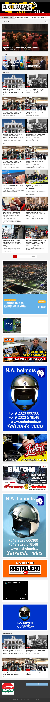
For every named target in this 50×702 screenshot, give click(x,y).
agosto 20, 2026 (6, 49)
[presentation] (45, 22)
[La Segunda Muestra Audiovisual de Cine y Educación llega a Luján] (36, 126)
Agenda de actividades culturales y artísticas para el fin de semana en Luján (35, 213)
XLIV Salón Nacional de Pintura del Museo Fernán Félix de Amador (12, 112)
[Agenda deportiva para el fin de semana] (36, 153)
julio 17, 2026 (28, 68)
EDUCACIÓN (29, 237)
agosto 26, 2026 (29, 245)
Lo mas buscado (7, 633)
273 (27, 256)
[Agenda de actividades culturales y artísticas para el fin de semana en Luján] (36, 204)
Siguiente (33, 256)
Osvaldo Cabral (13, 49)
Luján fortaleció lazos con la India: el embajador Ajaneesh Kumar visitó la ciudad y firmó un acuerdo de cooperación (12, 64)
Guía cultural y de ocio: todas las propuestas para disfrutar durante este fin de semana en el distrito (22, 47)
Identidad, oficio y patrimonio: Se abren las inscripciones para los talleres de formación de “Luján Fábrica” (11, 214)
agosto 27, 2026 (6, 218)
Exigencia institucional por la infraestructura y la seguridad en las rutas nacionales (36, 187)
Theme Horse (24, 699)
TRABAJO (5, 209)
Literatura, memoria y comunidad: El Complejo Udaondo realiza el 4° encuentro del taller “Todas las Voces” (13, 91)
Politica (5, 54)
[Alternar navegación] (3, 14)
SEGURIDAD (29, 182)
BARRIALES (5, 237)
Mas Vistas (6, 72)
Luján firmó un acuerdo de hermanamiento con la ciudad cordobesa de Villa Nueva (34, 65)
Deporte (28, 109)
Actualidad (6, 22)
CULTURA (5, 86)
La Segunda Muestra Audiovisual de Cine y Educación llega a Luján (35, 90)
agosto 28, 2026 (6, 94)
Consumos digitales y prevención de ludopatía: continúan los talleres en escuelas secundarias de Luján (36, 242)
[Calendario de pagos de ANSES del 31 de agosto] (13, 177)
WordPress (38, 699)
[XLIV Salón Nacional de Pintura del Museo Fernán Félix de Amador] (13, 153)
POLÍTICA (5, 60)
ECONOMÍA (5, 182)
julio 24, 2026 (5, 68)
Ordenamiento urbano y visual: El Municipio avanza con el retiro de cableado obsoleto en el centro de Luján (12, 243)
